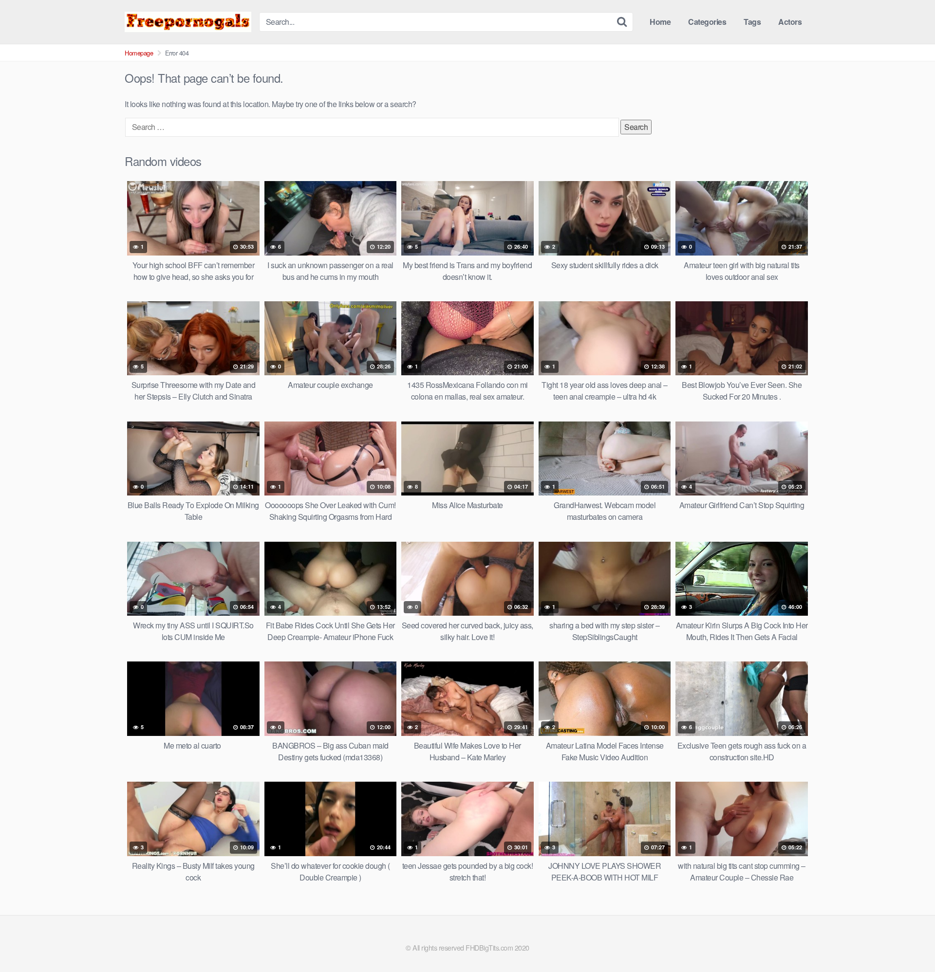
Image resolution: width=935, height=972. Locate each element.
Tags (752, 21)
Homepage (139, 52)
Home (660, 21)
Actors (790, 21)
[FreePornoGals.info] (188, 22)
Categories (707, 21)
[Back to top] (908, 941)
